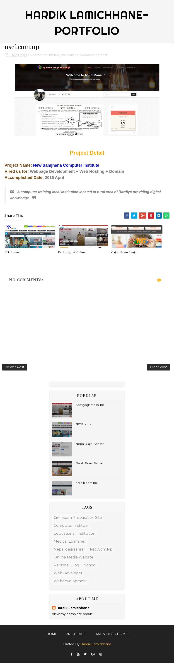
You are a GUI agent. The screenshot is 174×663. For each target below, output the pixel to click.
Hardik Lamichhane (73, 608)
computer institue (46, 55)
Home (51, 634)
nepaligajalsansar (69, 549)
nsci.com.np (70, 55)
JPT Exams (12, 252)
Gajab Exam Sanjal (124, 252)
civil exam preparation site (78, 517)
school (90, 565)
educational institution (74, 533)
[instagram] (100, 654)
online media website (73, 557)
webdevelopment (93, 55)
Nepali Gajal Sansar (90, 444)
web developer (68, 573)
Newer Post (14, 367)
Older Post (158, 367)
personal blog (66, 565)
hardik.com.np (86, 483)
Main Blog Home (112, 634)
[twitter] (85, 654)
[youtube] (78, 654)
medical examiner (70, 541)
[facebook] (72, 654)
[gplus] (93, 654)
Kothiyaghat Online (72, 252)
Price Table (76, 634)
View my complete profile (72, 614)
